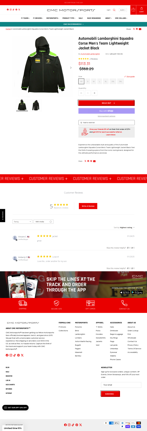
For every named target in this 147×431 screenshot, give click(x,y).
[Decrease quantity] (81, 93)
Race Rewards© (94, 18)
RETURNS (9, 389)
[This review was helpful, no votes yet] (128, 248)
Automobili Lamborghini (90, 54)
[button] (73, 24)
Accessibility (133, 352)
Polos (98, 330)
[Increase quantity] (94, 93)
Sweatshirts (101, 338)
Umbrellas (114, 348)
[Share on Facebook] (137, 29)
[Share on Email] (140, 29)
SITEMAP (9, 393)
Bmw (77, 330)
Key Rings (114, 338)
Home (8, 29)
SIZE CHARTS (10, 385)
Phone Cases (115, 359)
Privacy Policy (133, 345)
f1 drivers (62, 327)
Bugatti (78, 345)
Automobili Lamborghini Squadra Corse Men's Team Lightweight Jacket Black (43, 29)
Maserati (78, 352)
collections (63, 330)
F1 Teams (24, 18)
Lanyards (113, 345)
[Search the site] (114, 10)
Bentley (78, 356)
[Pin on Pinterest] (91, 161)
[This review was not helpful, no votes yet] (132, 248)
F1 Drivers (37, 18)
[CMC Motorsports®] (71, 9)
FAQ (129, 334)
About (107, 18)
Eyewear (113, 352)
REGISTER (9, 376)
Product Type (68, 18)
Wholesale (132, 338)
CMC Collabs (120, 18)
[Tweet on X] (134, 29)
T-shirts (99, 327)
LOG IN (8, 380)
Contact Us (132, 341)
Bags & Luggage (116, 334)
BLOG (7, 367)
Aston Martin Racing (83, 341)
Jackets (99, 341)
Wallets (113, 356)
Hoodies (99, 334)
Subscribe (109, 394)
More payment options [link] (106, 116)
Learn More (110, 135)
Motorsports (52, 18)
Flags (112, 341)
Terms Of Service (134, 348)
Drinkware (114, 330)
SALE (81, 18)
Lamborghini (80, 334)
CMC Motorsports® (17, 425)
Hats (112, 327)
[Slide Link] (73, 284)
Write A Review (88, 206)
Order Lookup (133, 330)
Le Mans (78, 338)
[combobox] (22, 222)
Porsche (78, 327)
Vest (97, 345)
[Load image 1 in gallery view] (42, 66)
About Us (131, 327)
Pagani (78, 348)
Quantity (82, 88)
